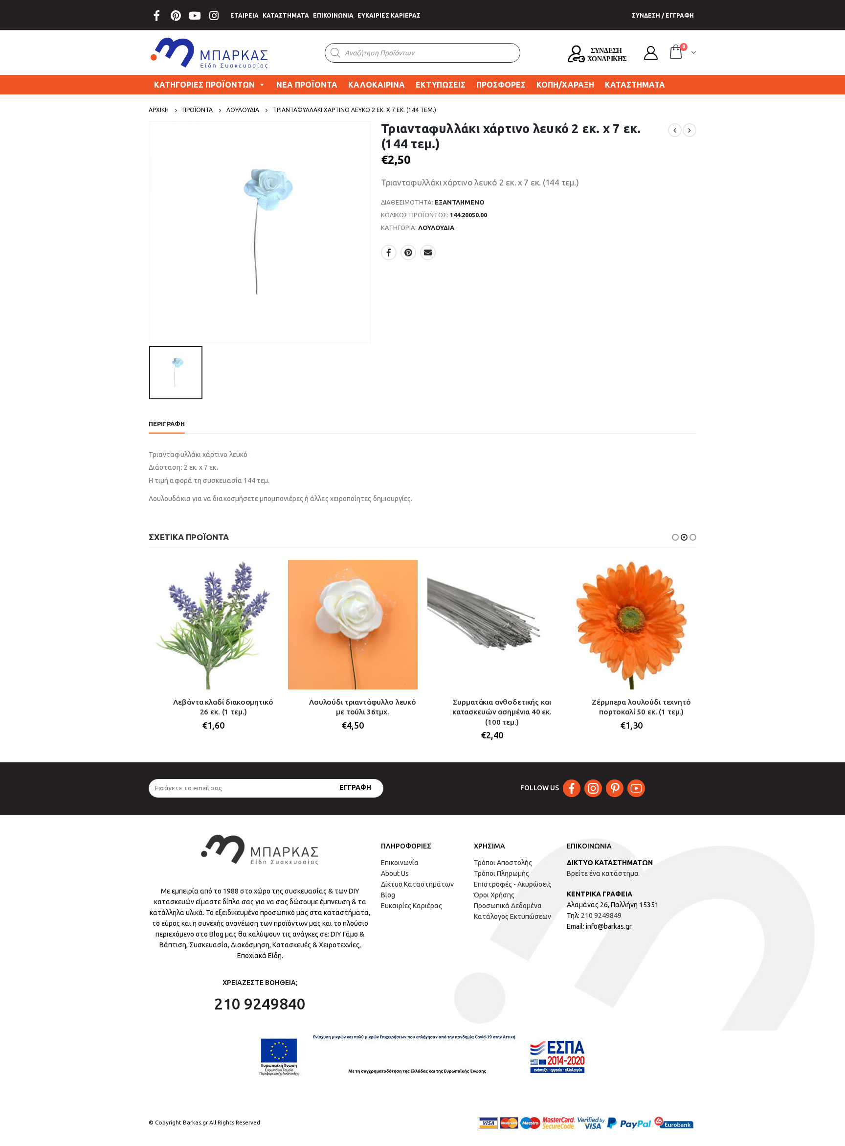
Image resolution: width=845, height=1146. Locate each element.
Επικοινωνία (400, 863)
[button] (675, 537)
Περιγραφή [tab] (167, 423)
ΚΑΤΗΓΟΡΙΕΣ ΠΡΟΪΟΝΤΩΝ (204, 84)
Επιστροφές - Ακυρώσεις (513, 884)
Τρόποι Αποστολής (503, 863)
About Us (395, 873)
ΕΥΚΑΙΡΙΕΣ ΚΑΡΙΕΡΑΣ (389, 15)
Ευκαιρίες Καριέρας (411, 906)
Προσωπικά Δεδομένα (508, 906)
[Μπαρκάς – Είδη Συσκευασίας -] (210, 53)
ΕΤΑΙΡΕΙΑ (244, 15)
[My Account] (651, 53)
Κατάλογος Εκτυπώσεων (512, 916)
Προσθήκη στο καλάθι (262, 576)
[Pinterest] (175, 15)
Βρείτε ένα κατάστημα (603, 873)
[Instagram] (213, 15)
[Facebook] (156, 15)
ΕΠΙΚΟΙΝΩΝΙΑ (333, 15)
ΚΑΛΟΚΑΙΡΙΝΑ (376, 84)
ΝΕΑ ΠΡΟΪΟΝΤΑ (306, 84)
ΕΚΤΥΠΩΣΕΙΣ (441, 84)
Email (428, 252)
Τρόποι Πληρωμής (501, 873)
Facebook (389, 252)
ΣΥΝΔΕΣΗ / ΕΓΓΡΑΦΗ (663, 15)
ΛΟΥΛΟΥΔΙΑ (436, 227)
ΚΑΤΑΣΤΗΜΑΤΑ (286, 15)
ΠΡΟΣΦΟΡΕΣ (501, 84)
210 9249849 (601, 915)
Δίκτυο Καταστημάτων (417, 884)
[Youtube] (194, 15)
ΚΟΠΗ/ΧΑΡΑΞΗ (565, 84)
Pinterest (408, 252)
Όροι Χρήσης (494, 895)
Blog (388, 895)
